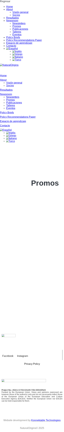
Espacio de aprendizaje (19, 43)
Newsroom (12, 20)
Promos (16, 26)
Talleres (16, 31)
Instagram (22, 356)
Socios (16, 15)
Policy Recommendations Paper (24, 40)
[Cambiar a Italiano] (38, 57)
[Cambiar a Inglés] (38, 51)
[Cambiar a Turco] (38, 59)
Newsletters (18, 23)
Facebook (7, 356)
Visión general (20, 12)
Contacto (11, 45)
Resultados (12, 17)
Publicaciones (20, 29)
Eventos (16, 34)
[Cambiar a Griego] (38, 54)
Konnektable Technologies (46, 420)
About (9, 9)
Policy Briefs (13, 37)
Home (9, 6)
